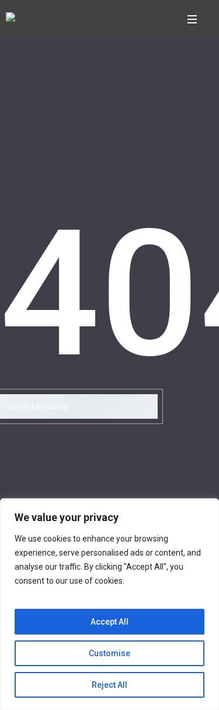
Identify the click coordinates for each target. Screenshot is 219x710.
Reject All (109, 685)
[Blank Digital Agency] (10, 19)
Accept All (109, 621)
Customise (109, 653)
